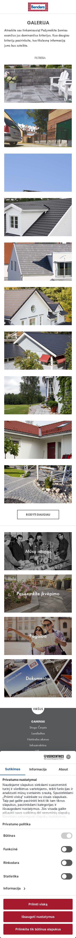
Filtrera (40, 58)
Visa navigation (8, 7)
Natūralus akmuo (38, 739)
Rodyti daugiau (38, 514)
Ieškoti (69, 6)
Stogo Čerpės (38, 727)
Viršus (38, 709)
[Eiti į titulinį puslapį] (38, 6)
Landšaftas (38, 733)
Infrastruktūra (38, 745)
